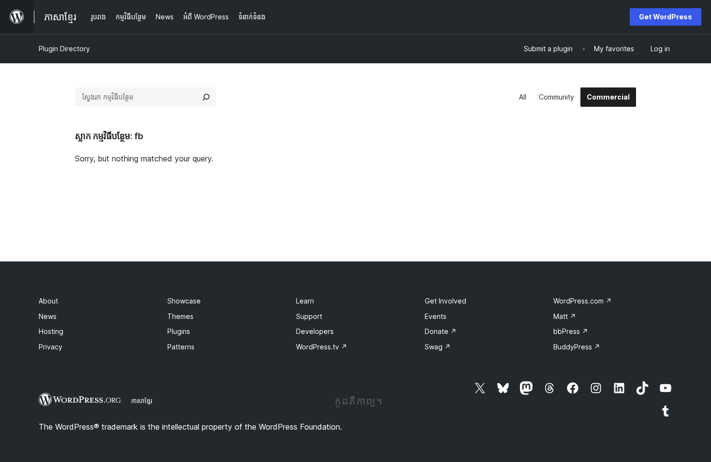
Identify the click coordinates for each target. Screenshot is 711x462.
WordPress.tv (321, 347)
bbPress (570, 331)
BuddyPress (576, 347)
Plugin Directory (64, 48)
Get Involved (445, 301)
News (48, 316)
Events (435, 316)
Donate (441, 331)
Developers (315, 331)
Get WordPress (665, 17)
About (48, 301)
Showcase (184, 301)
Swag (438, 347)
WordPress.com (582, 301)
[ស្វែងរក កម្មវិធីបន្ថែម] (206, 97)
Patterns (180, 347)
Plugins (178, 331)
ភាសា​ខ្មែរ (141, 400)
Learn (305, 301)
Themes (180, 316)
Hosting (51, 331)
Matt (564, 316)
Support (309, 316)
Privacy (50, 347)
